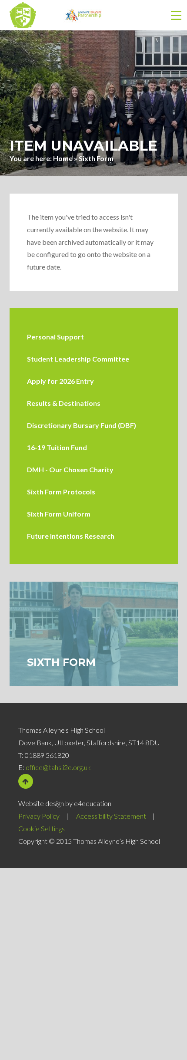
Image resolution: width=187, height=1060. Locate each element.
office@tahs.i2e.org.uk (58, 767)
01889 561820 (47, 755)
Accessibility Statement (111, 816)
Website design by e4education (64, 803)
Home (63, 158)
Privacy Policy (39, 816)
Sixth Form (96, 158)
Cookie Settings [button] (41, 828)
